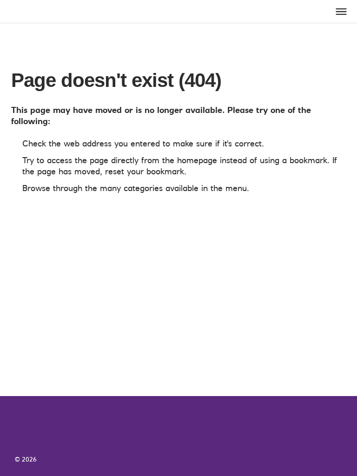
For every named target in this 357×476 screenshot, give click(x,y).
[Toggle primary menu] (341, 11)
